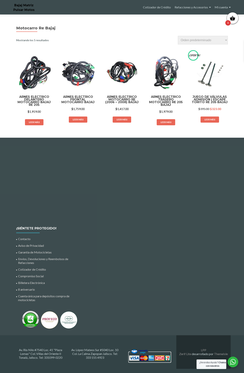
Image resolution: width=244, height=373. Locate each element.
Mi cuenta (221, 7)
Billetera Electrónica (31, 283)
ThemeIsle (221, 354)
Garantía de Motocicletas (35, 252)
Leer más (34, 122)
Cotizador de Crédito (157, 7)
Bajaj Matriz (24, 5)
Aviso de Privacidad (31, 245)
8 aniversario (26, 289)
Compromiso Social (31, 276)
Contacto (24, 239)
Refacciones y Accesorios (191, 7)
